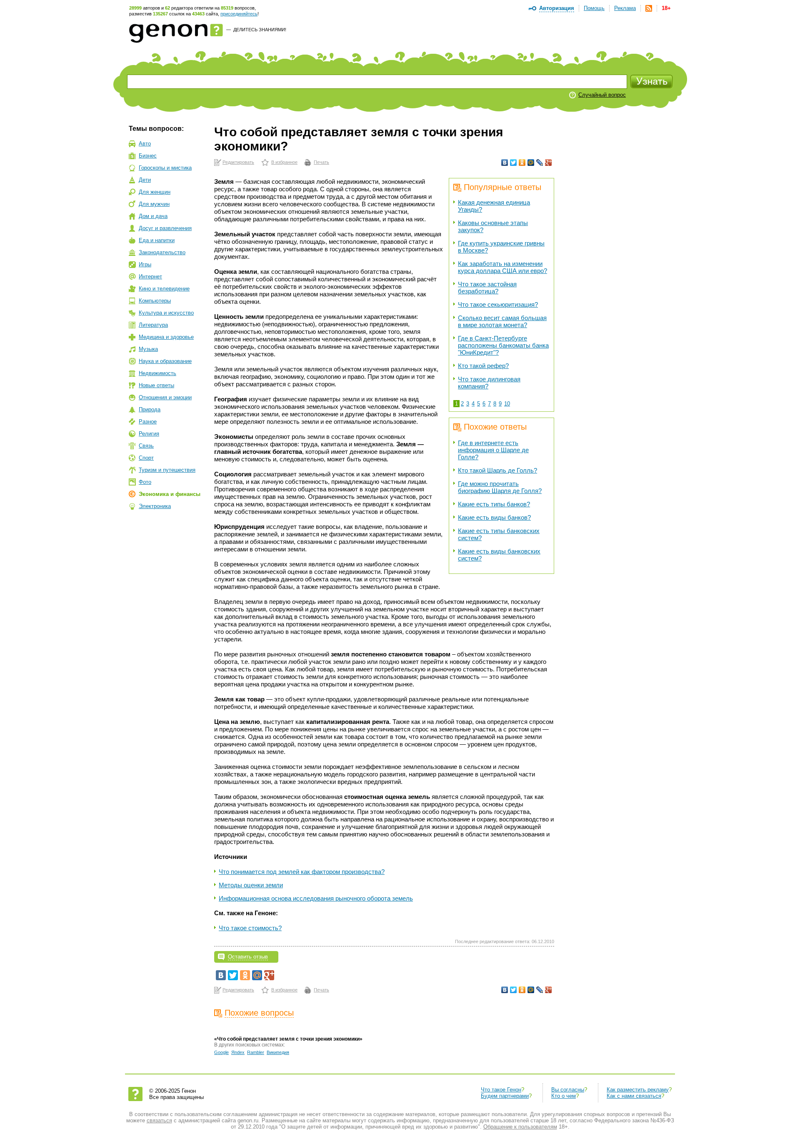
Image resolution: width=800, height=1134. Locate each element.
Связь (146, 446)
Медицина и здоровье (166, 337)
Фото (145, 482)
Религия (149, 434)
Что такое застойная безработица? (487, 287)
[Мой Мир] (531, 162)
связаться (159, 1120)
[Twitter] (513, 162)
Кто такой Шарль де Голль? (497, 470)
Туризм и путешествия (167, 470)
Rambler (255, 1052)
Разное (148, 421)
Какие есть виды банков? (494, 517)
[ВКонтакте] (504, 162)
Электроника (155, 506)
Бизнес (148, 156)
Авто (145, 143)
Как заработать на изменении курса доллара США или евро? (502, 267)
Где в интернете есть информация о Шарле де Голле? (493, 450)
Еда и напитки (157, 240)
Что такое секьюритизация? (498, 304)
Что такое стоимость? (250, 927)
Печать (321, 162)
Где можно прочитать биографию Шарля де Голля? (500, 487)
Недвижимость (157, 373)
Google (221, 1052)
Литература (153, 325)
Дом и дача (153, 216)
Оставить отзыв (248, 957)
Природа (149, 409)
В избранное (284, 162)
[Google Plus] (548, 162)
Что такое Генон (501, 1089)
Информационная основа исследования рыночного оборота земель (316, 898)
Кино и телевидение (164, 288)
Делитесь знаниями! (259, 29)
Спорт (146, 458)
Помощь (594, 8)
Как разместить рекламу (638, 1089)
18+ (666, 8)
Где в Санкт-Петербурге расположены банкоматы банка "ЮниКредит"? (503, 345)
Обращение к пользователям (520, 1127)
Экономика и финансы (169, 494)
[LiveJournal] (539, 162)
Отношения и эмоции (165, 397)
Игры (145, 264)
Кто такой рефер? (483, 365)
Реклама (625, 8)
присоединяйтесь (239, 13)
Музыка (148, 349)
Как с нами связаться (634, 1096)
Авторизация (556, 8)
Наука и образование (165, 361)
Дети (145, 180)
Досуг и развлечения (165, 228)
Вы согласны (567, 1089)
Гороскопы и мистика (165, 168)
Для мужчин (154, 204)
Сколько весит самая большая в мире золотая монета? (502, 321)
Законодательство (162, 252)
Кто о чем (563, 1096)
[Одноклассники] (522, 162)
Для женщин (154, 192)
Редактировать (238, 162)
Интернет (150, 276)
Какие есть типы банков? (494, 504)
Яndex (238, 1052)
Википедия (278, 1052)
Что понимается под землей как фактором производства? (302, 871)
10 (507, 404)
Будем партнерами (505, 1096)
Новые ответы (156, 385)
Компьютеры (155, 301)
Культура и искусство (166, 313)
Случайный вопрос (602, 95)
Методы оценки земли (251, 885)
